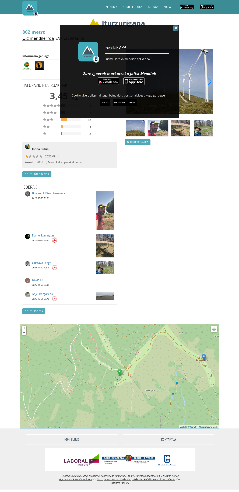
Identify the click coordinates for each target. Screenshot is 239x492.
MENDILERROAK (132, 7)
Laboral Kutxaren (136, 476)
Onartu (105, 102)
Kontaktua (168, 439)
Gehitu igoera (34, 311)
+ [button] (24, 328)
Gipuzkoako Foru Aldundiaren (75, 479)
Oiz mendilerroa (38, 38)
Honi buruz (71, 439)
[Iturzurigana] (119, 372)
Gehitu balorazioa (37, 174)
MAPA (167, 7)
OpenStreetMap (196, 426)
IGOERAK (153, 7)
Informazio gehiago (125, 102)
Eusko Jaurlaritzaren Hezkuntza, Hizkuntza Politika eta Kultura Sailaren (136, 479)
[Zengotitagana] (204, 357)
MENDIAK (111, 7)
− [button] (24, 332)
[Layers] (214, 329)
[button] (209, 81)
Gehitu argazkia (137, 142)
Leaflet (183, 426)
